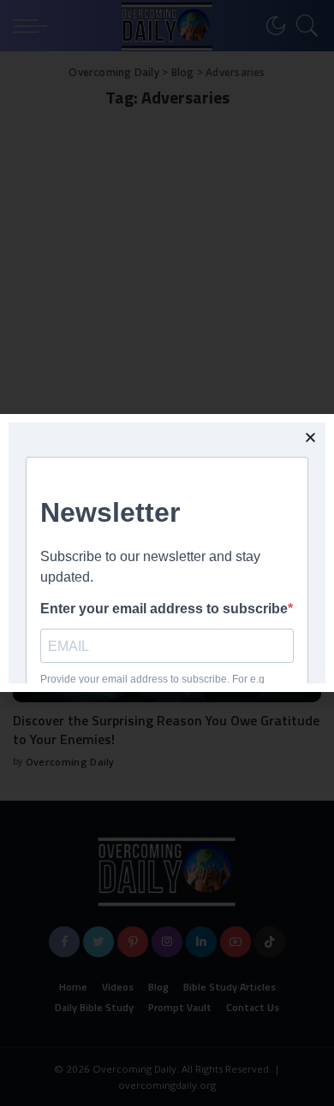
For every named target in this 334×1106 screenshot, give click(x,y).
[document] (167, 553)
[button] (310, 437)
